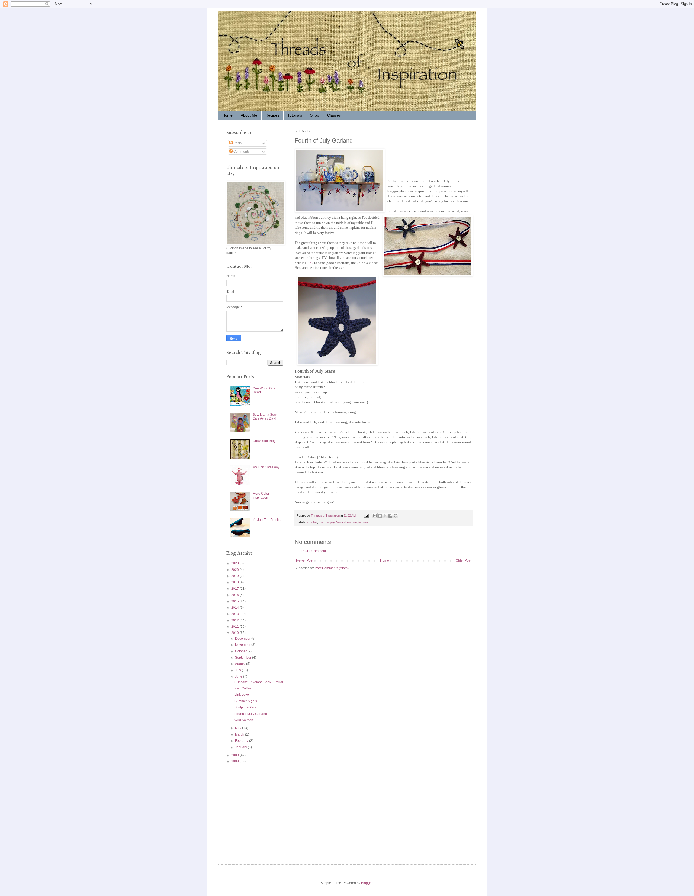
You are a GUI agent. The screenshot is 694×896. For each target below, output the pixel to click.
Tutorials (294, 115)
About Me (249, 115)
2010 (235, 633)
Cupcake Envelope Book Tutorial (258, 682)
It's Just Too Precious (268, 520)
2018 (235, 582)
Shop (314, 115)
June (239, 676)
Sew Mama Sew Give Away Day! (265, 416)
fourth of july (327, 522)
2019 (235, 576)
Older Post (463, 560)
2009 (235, 755)
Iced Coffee (242, 688)
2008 (235, 761)
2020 (235, 570)
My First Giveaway (266, 467)
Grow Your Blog (264, 441)
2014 (235, 608)
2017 (235, 589)
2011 (235, 627)
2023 (235, 563)
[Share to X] (385, 515)
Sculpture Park (245, 707)
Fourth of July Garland (250, 714)
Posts (237, 143)
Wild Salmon (243, 720)
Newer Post (304, 560)
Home (227, 115)
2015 (235, 601)
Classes (334, 115)
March (240, 734)
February (242, 741)
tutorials (363, 522)
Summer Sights (245, 701)
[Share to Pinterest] (395, 515)
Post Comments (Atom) (332, 568)
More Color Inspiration (261, 495)
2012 (235, 620)
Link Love (241, 695)
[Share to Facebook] (390, 515)
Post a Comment (313, 551)
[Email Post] (366, 515)
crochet (312, 522)
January (241, 747)
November (243, 645)
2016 (235, 595)
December (243, 638)
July (238, 670)
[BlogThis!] (380, 515)
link (310, 263)
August (240, 664)
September (243, 657)
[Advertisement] (242, 804)
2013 (235, 614)
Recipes (272, 115)
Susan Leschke (346, 522)
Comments (241, 151)
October (241, 651)
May (238, 728)
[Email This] (375, 515)
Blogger (366, 883)
